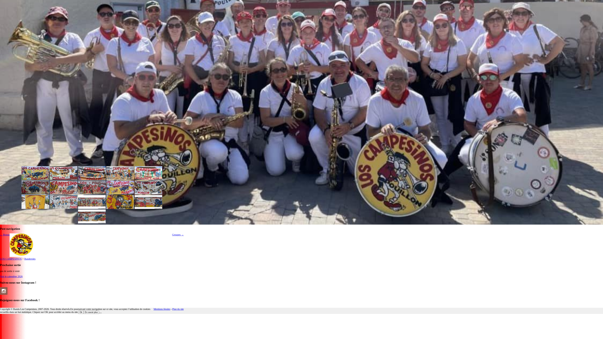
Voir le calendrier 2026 (11, 276)
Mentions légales (162, 309)
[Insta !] (4, 291)
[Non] (100, 312)
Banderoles (29, 259)
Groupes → (178, 234)
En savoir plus (91, 312)
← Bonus (5, 234)
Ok (81, 312)
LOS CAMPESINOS (11, 259)
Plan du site (178, 309)
